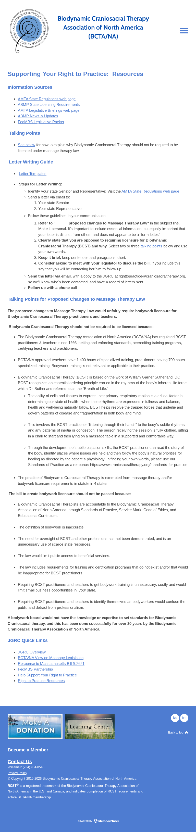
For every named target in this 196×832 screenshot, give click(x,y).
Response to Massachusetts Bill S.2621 (51, 663)
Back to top (176, 732)
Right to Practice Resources (41, 680)
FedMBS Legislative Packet (41, 122)
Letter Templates (32, 173)
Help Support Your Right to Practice (47, 675)
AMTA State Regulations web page (47, 99)
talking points (151, 246)
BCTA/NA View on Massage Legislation (50, 657)
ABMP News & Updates (38, 116)
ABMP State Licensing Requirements (49, 104)
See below (26, 145)
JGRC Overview (32, 652)
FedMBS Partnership (35, 669)
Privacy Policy (17, 773)
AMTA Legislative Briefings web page (48, 110)
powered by (85, 820)
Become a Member (28, 749)
